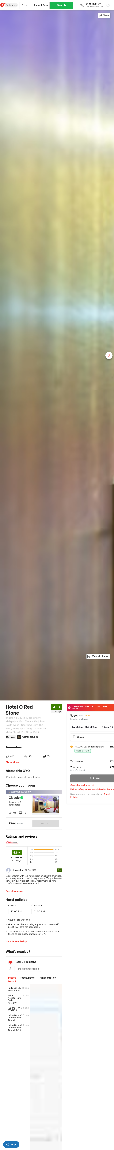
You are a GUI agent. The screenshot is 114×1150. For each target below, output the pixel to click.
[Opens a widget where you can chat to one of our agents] (11, 1145)
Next (109, 355)
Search (61, 5)
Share (106, 15)
